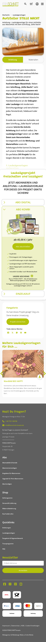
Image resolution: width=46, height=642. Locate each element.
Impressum (6, 626)
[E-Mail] (25, 332)
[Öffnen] (42, 3)
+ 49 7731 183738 (11, 421)
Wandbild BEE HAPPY (13, 381)
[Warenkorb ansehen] (31, 3)
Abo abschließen (23, 246)
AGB (22, 626)
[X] (12, 332)
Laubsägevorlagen (19, 15)
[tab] (12, 59)
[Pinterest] (21, 332)
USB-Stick (25, 284)
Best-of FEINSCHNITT (16, 279)
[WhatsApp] (17, 332)
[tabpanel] (23, 182)
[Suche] (26, 4)
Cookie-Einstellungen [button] (32, 626)
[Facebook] (8, 332)
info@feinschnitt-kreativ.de (14, 425)
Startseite (6, 15)
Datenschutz (15, 626)
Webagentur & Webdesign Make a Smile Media (17, 635)
